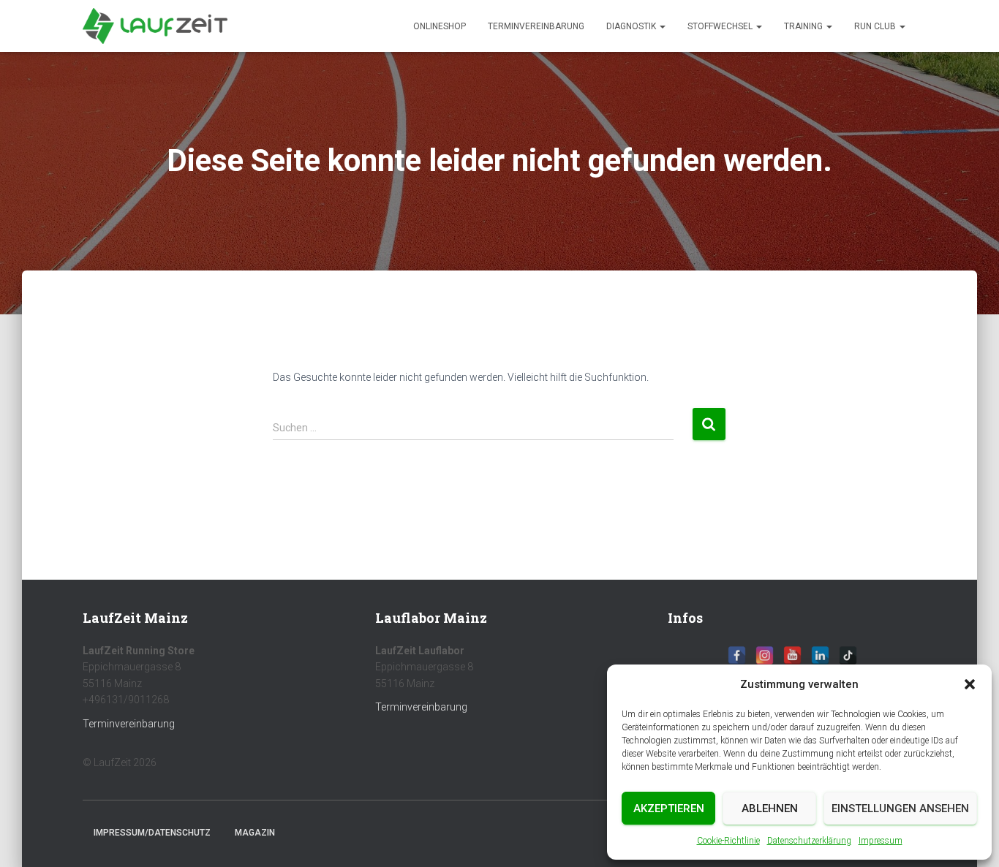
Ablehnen (770, 808)
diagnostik (632, 26)
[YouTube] (792, 655)
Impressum (880, 841)
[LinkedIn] (820, 655)
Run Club (876, 26)
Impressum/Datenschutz (152, 833)
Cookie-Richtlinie (728, 841)
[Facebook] (737, 655)
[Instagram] (764, 655)
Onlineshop (439, 26)
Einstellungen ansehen (900, 808)
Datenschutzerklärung (809, 841)
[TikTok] (848, 655)
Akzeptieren (668, 808)
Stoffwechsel (721, 26)
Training (804, 26)
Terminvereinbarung (536, 26)
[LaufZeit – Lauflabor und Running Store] (155, 26)
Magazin (255, 833)
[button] (969, 684)
